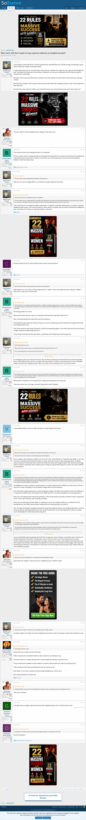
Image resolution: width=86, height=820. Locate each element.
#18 (83, 682)
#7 (83, 279)
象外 (11, 659)
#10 (83, 367)
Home (4, 8)
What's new (20, 8)
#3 (83, 149)
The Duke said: (18, 176)
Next (7, 58)
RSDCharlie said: (19, 302)
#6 (83, 260)
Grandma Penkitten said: (21, 729)
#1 (83, 62)
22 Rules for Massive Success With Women (43, 796)
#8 (83, 298)
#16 (83, 623)
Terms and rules (62, 807)
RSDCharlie (4, 55)
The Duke (7, 138)
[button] (25, 8)
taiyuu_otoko (6, 651)
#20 (83, 724)
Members (30, 8)
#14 (83, 516)
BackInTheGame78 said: (20, 195)
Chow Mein (6, 269)
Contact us (54, 807)
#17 (83, 642)
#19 (83, 702)
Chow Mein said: (19, 283)
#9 (83, 338)
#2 (83, 129)
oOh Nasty (6, 734)
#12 (83, 445)
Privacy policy (71, 807)
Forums (11, 8)
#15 (83, 550)
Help (77, 807)
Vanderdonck (6, 434)
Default (4, 807)
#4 (83, 171)
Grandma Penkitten (6, 712)
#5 (83, 190)
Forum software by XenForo (43, 810)
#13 (83, 470)
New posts (3, 11)
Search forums (11, 11)
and (23, 740)
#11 (83, 425)
